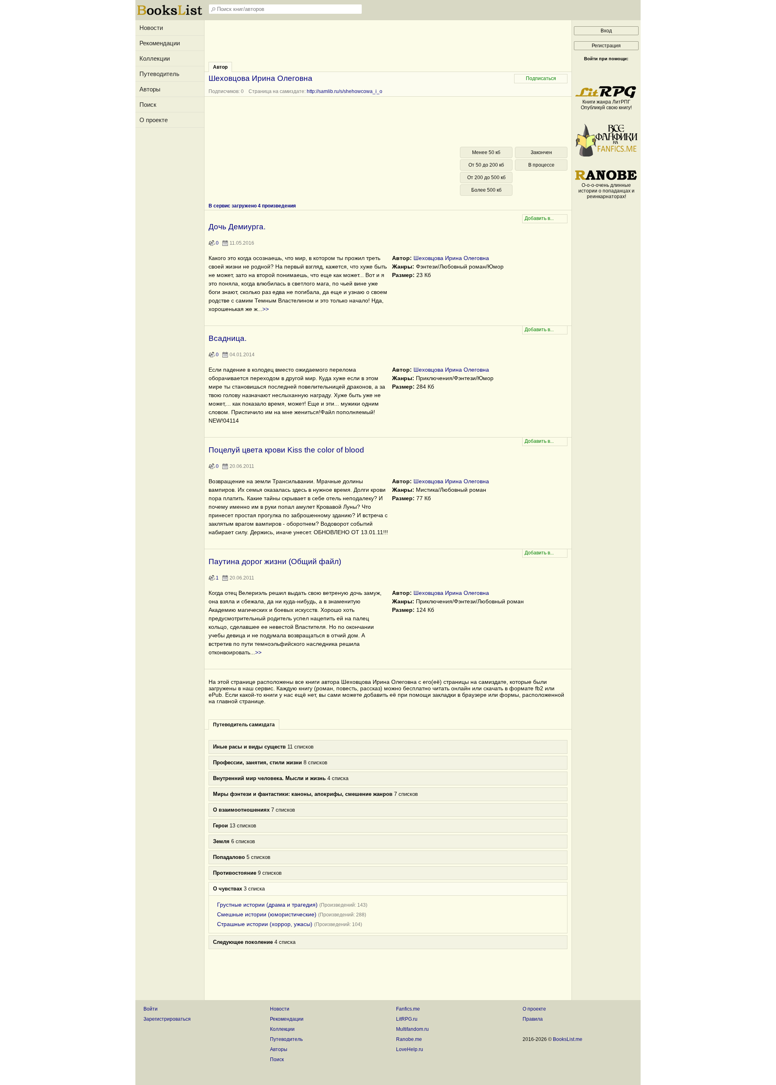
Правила (533, 1019)
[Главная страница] (169, 14)
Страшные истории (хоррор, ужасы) (264, 924)
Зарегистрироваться (167, 1019)
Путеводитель (159, 73)
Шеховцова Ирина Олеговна (451, 258)
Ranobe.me (409, 1039)
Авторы (149, 89)
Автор (220, 67)
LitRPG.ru (407, 1019)
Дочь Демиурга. (237, 226)
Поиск (147, 104)
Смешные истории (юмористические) (266, 914)
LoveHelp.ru (409, 1049)
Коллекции (154, 58)
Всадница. (228, 338)
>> (265, 309)
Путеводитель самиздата (244, 725)
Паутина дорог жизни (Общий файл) (275, 561)
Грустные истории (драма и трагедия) (267, 904)
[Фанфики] (606, 155)
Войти (150, 1009)
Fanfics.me (408, 1009)
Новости (151, 27)
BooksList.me (567, 1039)
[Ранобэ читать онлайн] (606, 179)
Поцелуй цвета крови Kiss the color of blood (286, 450)
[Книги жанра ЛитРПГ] (606, 96)
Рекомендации (159, 43)
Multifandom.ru (412, 1029)
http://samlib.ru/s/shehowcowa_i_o (344, 91)
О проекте (153, 119)
